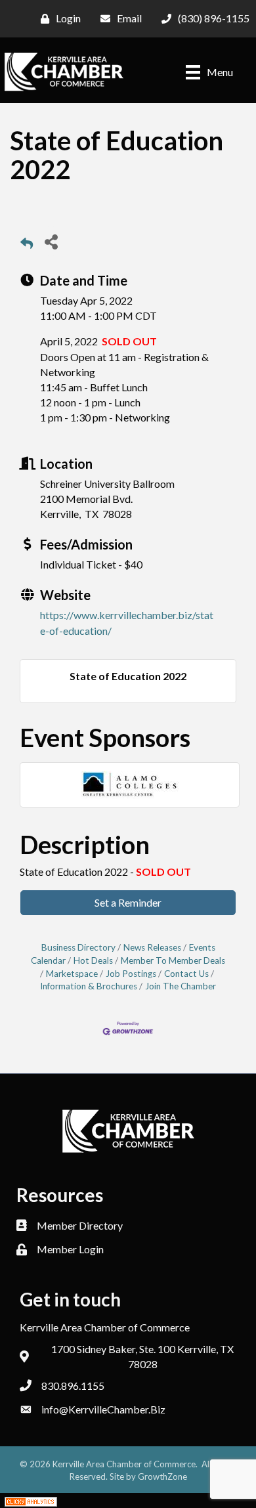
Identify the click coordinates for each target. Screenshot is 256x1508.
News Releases (152, 947)
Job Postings (131, 973)
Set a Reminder (128, 902)
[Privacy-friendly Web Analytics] (31, 1500)
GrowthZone (162, 1476)
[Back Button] (26, 245)
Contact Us (186, 973)
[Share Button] (51, 241)
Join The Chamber (180, 986)
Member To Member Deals (173, 960)
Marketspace (72, 973)
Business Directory (78, 947)
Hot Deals (93, 960)
